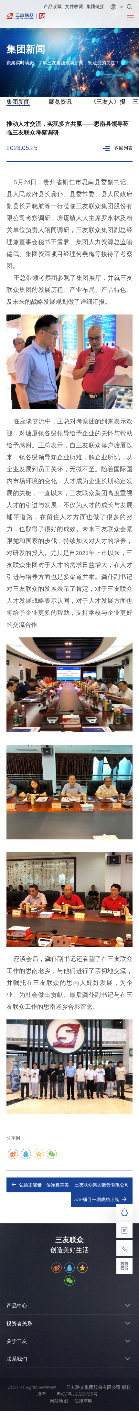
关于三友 (16, 1341)
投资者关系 (19, 1323)
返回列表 (123, 148)
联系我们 (16, 1359)
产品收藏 (53, 6)
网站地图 (59, 1400)
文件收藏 (74, 6)
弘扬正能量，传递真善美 (44, 1185)
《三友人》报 (108, 101)
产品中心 (16, 1305)
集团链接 (95, 6)
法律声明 (83, 1400)
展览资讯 (60, 101)
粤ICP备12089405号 (77, 1394)
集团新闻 (18, 101)
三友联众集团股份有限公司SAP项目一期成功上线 (101, 1192)
